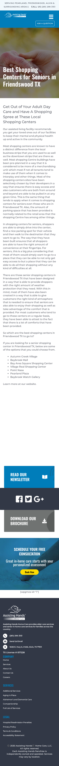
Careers (6, 677)
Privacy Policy (9, 727)
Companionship (10, 704)
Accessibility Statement (13, 735)
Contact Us (8, 673)
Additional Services (11, 691)
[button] (45, 23)
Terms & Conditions (12, 731)
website (31, 384)
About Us (7, 668)
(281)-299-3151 (16, 636)
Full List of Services (11, 708)
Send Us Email (16, 641)
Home (6, 660)
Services (6, 664)
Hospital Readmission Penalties (17, 722)
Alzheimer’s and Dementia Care (17, 699)
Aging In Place (9, 695)
